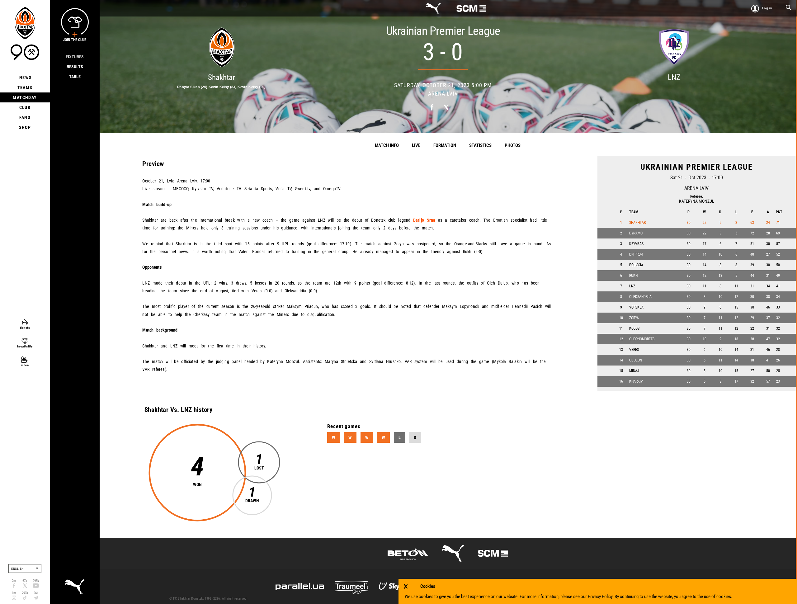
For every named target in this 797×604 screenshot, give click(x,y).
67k (24, 581)
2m (14, 581)
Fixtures (75, 56)
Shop (25, 127)
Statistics (480, 145)
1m (14, 593)
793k (25, 593)
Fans (25, 117)
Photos (513, 145)
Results (75, 66)
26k (36, 593)
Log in (767, 8)
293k (36, 581)
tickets (25, 327)
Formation (444, 145)
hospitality (25, 346)
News (25, 77)
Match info (387, 145)
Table (75, 76)
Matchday (25, 97)
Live (416, 145)
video (25, 365)
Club (25, 107)
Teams (25, 87)
